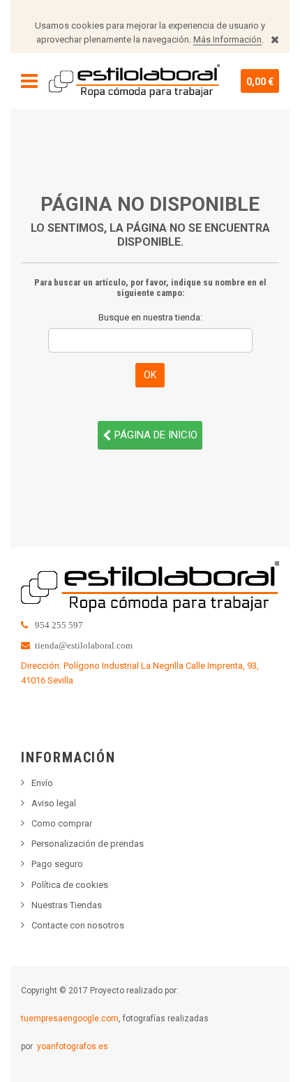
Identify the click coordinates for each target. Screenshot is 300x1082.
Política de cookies (69, 885)
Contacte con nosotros (77, 925)
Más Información (227, 39)
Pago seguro (57, 864)
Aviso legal (53, 803)
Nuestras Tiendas (66, 905)
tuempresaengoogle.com (70, 1018)
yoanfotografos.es (72, 1046)
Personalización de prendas (87, 843)
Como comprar (61, 823)
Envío (42, 783)
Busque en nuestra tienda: (150, 317)
